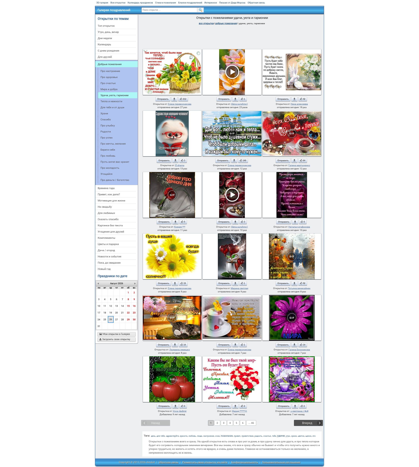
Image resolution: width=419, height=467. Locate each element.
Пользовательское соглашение (281, 462)
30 (134, 319)
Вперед (307, 423)
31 (99, 326)
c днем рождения (108, 50)
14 (122, 306)
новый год (104, 268)
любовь (192, 436)
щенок (308, 436)
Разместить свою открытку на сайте (204, 462)
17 (99, 312)
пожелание (227, 435)
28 (122, 319)
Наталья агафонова (299, 226)
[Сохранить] (174, 99)
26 (110, 319)
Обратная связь (256, 2)
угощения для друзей (111, 231)
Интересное (210, 2)
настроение (208, 436)
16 (134, 306)
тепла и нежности (111, 101)
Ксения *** (179, 226)
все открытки (206, 23)
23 (134, 312)
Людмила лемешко (179, 349)
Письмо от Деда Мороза (232, 2)
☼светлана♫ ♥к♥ (299, 411)
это (314, 436)
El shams (179, 165)
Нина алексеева (299, 104)
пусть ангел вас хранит (114, 161)
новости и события (109, 256)
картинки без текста (110, 225)
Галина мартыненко (299, 165)
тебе (274, 436)
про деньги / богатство (114, 180)
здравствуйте (172, 436)
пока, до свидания (109, 262)
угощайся (106, 173)
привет (237, 436)
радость (258, 436)
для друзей (105, 56)
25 (104, 319)
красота (183, 436)
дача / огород (106, 250)
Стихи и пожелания (165, 2)
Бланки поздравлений (190, 2)
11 (104, 306)
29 (128, 319)
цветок (301, 436)
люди (199, 436)
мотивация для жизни (111, 200)
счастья (267, 436)
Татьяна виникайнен (299, 288)
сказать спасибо (108, 219)
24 (99, 319)
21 (122, 312)
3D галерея (102, 2)
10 (99, 306)
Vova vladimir (180, 411)
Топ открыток (106, 25)
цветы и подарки (108, 244)
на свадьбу (105, 206)
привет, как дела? (109, 194)
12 (110, 306)
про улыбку (107, 125)
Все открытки (117, 2)
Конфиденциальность (244, 462)
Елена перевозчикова (179, 104)
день (153, 436)
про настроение (110, 71)
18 (104, 312)
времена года (106, 188)
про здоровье (109, 77)
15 (128, 306)
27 (116, 319)
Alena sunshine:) (239, 104)
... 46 (251, 422)
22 (128, 312)
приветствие (247, 436)
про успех (106, 137)
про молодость (109, 167)
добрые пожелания (226, 23)
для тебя (161, 436)
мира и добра (109, 89)
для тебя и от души (112, 107)
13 (116, 306)
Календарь (104, 44)
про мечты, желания (113, 143)
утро (288, 436)
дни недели (105, 38)
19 (110, 312)
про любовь (107, 155)
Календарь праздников (140, 2)
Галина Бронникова (299, 349)
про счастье (108, 83)
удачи (281, 435)
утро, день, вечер (108, 32)
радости (105, 131)
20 (116, 312)
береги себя (107, 149)
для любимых (106, 213)
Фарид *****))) (239, 411)
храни (104, 113)
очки (217, 436)
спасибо (105, 119)
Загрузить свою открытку (114, 339)
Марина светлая (239, 288)
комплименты (106, 237)
